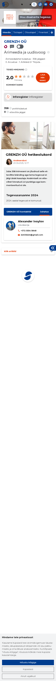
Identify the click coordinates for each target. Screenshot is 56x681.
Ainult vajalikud (28, 676)
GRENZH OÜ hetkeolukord (29, 155)
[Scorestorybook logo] (3, 4)
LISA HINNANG (43, 77)
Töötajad (17, 32)
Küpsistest (28, 669)
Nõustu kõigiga (28, 662)
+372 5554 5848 (28, 230)
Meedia (7, 32)
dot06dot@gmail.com (32, 235)
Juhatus (44, 211)
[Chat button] (40, 4)
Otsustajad (30, 32)
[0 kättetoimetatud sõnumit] (12, 46)
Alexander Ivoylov (31, 221)
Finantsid (43, 32)
